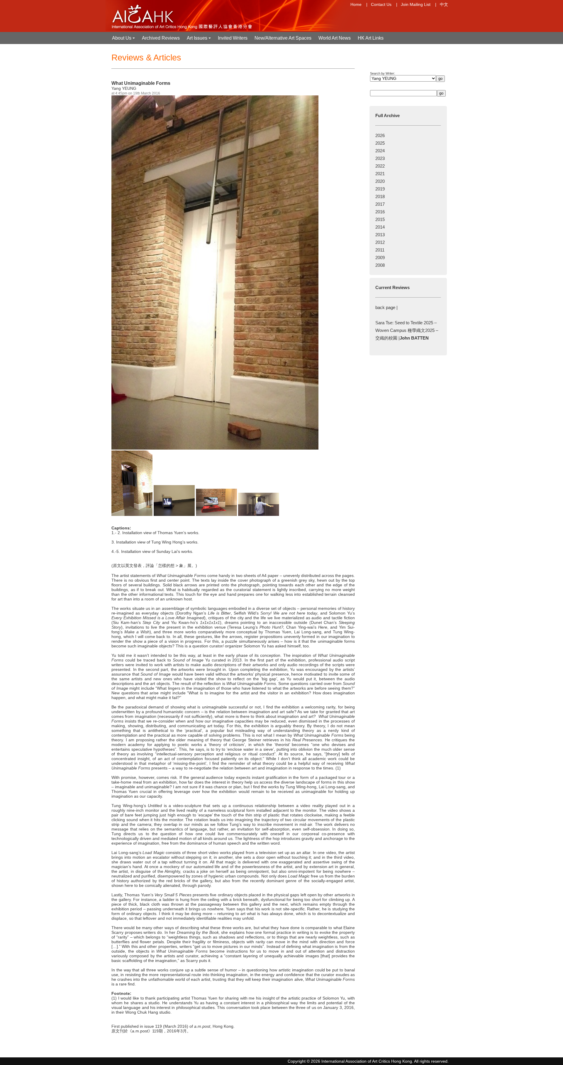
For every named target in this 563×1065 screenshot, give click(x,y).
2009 (380, 257)
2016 (380, 211)
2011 (379, 249)
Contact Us (381, 4)
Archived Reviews (161, 38)
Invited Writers (232, 38)
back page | (386, 307)
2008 (380, 265)
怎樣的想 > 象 (170, 565)
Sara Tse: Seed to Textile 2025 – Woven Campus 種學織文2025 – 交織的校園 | (406, 330)
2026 (380, 135)
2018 (380, 196)
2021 (380, 173)
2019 (380, 188)
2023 (380, 158)
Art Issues (199, 40)
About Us (124, 40)
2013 (380, 234)
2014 (380, 227)
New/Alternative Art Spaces (283, 38)
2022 (380, 165)
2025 (380, 143)
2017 (380, 204)
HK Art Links (371, 38)
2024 (380, 150)
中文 (444, 4)
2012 (380, 242)
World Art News (334, 38)
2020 (380, 181)
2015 (380, 219)
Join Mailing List (415, 4)
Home (356, 4)
